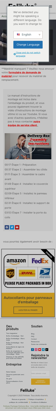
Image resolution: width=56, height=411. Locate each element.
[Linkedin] (43, 349)
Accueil (6, 16)
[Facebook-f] (32, 349)
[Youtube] (39, 349)
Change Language (28, 44)
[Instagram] (36, 349)
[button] (50, 6)
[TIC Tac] (46, 349)
